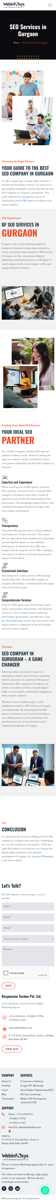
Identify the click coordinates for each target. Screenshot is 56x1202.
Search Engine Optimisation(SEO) (37, 1090)
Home (16, 42)
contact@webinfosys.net (20, 1027)
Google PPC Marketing (31, 1085)
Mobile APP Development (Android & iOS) (33, 1100)
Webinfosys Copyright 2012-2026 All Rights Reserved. (21, 1199)
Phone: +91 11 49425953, (21, 1114)
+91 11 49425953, (17, 1016)
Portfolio (6, 1085)
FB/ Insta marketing (30, 1094)
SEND (8, 985)
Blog (4, 1094)
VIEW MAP (11, 1049)
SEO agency (29, 200)
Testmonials (8, 1098)
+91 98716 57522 (17, 1020)
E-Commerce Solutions (31, 1081)
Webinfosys (47, 856)
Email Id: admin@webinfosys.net (25, 1127)
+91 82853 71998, (35, 1016)
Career (5, 1090)
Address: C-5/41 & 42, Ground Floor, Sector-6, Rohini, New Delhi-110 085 (20, 1139)
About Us (6, 1081)
